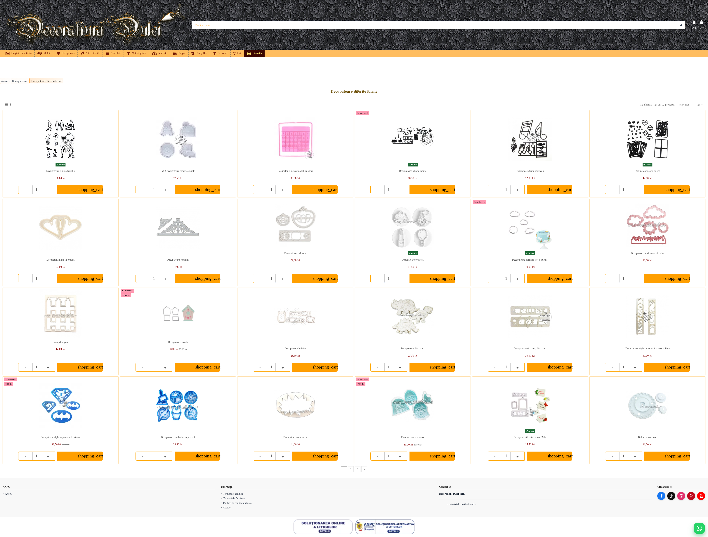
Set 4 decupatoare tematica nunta (178, 171)
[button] (237, 53)
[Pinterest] (691, 496)
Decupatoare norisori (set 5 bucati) (530, 259)
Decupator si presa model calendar (295, 171)
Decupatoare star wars (412, 437)
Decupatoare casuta (178, 342)
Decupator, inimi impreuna (60, 259)
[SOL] (323, 527)
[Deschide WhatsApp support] (699, 528)
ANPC (8, 493)
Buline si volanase (647, 437)
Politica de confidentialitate (237, 503)
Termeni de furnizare (234, 498)
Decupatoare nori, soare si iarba (647, 253)
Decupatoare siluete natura (412, 171)
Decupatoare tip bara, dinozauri (530, 348)
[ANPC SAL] (384, 527)
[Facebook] (661, 496)
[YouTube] (701, 496)
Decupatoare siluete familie (60, 171)
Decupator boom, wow (295, 437)
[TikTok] (671, 496)
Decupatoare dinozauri (412, 348)
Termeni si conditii (233, 493)
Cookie (226, 507)
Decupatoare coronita (178, 259)
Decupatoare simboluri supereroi (178, 437)
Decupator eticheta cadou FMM (530, 437)
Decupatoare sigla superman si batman (60, 437)
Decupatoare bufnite (295, 348)
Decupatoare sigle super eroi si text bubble (647, 348)
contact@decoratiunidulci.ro (462, 504)
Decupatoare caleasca (295, 253)
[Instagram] (681, 496)
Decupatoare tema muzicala (530, 171)
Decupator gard (61, 342)
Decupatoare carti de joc (647, 171)
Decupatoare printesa (413, 259)
